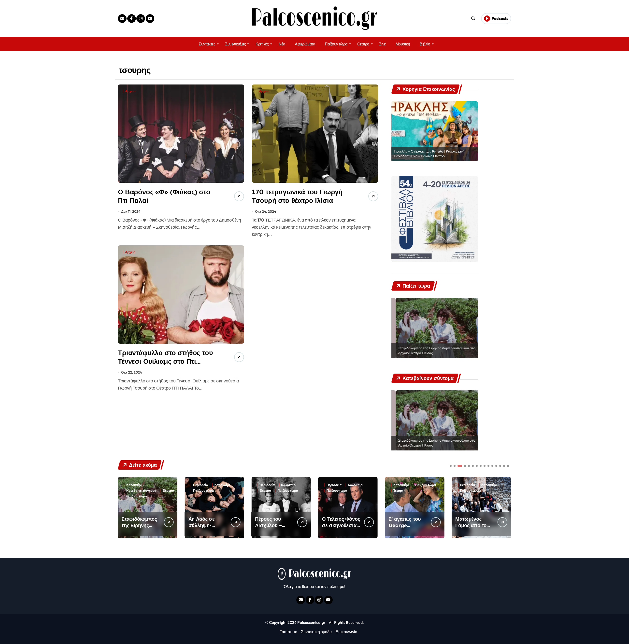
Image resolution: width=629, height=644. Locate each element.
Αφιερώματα (305, 44)
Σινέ (382, 44)
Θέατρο (363, 44)
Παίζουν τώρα (336, 44)
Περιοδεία (133, 485)
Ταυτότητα (288, 631)
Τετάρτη (333, 490)
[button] (506, 507)
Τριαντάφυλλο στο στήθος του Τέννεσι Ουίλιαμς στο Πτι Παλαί (165, 361)
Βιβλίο (425, 44)
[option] (434, 131)
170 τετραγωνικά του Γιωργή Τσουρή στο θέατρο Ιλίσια (297, 196)
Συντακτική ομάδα (316, 631)
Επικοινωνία (346, 631)
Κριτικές (262, 44)
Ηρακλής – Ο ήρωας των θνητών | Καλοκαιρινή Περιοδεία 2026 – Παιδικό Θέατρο (429, 153)
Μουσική (403, 44)
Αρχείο (130, 91)
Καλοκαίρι (155, 485)
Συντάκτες (207, 44)
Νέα (282, 44)
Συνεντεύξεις (235, 44)
